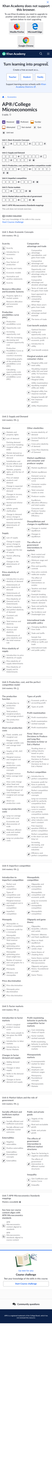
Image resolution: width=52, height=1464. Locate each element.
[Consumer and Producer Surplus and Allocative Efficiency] (3, 160)
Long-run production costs (14, 839)
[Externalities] (11, 200)
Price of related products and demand (12, 480)
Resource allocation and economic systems (14, 304)
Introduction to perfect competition (39, 777)
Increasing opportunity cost (13, 333)
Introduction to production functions (12, 705)
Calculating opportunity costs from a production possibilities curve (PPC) (14, 374)
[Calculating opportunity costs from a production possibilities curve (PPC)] (18, 143)
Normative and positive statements (14, 278)
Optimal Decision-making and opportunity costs (38, 332)
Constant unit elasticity (12, 617)
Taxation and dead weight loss (38, 590)
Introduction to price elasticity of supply (15, 656)
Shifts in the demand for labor (14, 1075)
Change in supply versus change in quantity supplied (13, 544)
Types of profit (37, 707)
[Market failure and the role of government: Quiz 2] (29, 200)
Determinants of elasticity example (13, 594)
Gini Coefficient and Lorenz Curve (39, 1180)
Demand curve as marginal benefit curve (38, 478)
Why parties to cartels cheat (37, 947)
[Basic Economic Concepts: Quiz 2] (29, 143)
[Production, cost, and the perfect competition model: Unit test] (7, 172)
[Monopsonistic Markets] (22, 191)
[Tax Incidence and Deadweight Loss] (22, 160)
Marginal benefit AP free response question (39, 399)
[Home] (3, 97)
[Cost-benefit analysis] (33, 143)
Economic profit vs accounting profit (39, 702)
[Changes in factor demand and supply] (7, 191)
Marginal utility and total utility (39, 364)
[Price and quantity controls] (15, 160)
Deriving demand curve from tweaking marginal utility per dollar (14, 446)
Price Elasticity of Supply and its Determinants (13, 669)
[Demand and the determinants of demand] (7, 156)
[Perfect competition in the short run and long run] (41, 169)
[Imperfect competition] (3, 182)
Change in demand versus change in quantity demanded (14, 517)
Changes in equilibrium (35, 535)
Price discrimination (14, 985)
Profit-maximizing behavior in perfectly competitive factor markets (39, 1045)
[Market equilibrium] (44, 156)
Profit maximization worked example (39, 722)
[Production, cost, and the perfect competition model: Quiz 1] (18, 169)
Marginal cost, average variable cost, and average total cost (15, 744)
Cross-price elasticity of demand (39, 445)
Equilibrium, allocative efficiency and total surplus (39, 502)
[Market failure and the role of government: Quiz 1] (18, 200)
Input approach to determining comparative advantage (38, 297)
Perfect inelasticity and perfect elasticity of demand (15, 609)
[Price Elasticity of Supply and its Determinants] (29, 156)
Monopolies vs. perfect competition (14, 925)
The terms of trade (39, 319)
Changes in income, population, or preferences (14, 497)
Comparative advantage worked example (38, 313)
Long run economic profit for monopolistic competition (39, 904)
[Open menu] (48, 53)
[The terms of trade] (26, 143)
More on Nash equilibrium (37, 942)
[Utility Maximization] (41, 143)
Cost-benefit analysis (39, 350)
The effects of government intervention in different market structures (38, 1164)
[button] (20, 1202)
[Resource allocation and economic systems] (7, 143)
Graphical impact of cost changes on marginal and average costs (15, 793)
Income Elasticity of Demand (39, 439)
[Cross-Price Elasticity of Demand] (37, 156)
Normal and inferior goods (14, 504)
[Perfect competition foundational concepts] (37, 169)
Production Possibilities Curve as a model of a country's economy (14, 352)
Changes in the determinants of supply (12, 564)
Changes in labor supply (13, 1069)
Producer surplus (38, 496)
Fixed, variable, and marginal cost (14, 736)
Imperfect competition (11, 913)
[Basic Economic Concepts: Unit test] (3, 147)
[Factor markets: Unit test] (29, 191)
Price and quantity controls (38, 567)
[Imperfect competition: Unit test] (37, 182)
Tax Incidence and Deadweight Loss (38, 613)
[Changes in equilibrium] (7, 160)
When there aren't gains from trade (38, 306)
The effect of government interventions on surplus (38, 581)
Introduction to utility (37, 345)
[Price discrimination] (15, 182)
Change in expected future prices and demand (14, 488)
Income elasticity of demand (39, 433)
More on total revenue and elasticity (12, 629)
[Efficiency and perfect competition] (48, 169)
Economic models (13, 273)
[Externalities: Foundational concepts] (7, 200)
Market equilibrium (39, 468)
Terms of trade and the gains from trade (39, 289)
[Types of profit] (22, 169)
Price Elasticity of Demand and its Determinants (13, 601)
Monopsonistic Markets (37, 1085)
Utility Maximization (39, 406)
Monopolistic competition (36, 913)
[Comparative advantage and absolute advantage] (22, 143)
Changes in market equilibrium (39, 529)
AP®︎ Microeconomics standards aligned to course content (14, 1236)
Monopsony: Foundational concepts (36, 1078)
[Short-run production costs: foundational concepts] (7, 169)
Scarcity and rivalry (14, 268)
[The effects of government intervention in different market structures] (22, 200)
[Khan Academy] (12, 54)
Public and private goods (38, 1132)
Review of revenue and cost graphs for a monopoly (15, 962)
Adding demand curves (12, 1063)
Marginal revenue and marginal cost (13, 758)
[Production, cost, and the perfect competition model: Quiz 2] (29, 169)
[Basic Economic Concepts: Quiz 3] (44, 143)
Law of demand (12, 439)
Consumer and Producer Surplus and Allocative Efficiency (38, 512)
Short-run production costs (13, 802)
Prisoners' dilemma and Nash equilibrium (40, 936)
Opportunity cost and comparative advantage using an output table (39, 273)
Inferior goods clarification (12, 510)
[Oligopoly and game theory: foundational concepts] (26, 182)
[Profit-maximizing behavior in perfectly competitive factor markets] (15, 191)
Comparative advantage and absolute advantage (39, 263)
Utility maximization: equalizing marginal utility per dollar (39, 385)
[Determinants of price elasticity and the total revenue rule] (26, 156)
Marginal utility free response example (39, 392)
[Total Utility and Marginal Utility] (37, 143)
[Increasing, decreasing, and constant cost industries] (44, 169)
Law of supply (12, 538)
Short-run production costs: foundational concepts (13, 766)
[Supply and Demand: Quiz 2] (41, 156)
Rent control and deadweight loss (38, 556)
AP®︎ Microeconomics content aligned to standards (13, 1225)
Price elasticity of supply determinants (14, 662)
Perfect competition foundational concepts (39, 793)
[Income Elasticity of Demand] (33, 156)
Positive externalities (14, 1148)
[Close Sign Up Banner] (47, 62)
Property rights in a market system (14, 297)
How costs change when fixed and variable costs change (15, 784)
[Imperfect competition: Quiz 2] (33, 182)
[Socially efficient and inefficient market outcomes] (3, 200)
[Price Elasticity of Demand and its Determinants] (22, 156)
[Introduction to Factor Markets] (3, 191)
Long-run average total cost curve (13, 817)
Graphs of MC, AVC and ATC (14, 752)
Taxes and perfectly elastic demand (39, 607)
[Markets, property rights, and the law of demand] (3, 156)
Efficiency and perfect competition (39, 854)
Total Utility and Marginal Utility (37, 378)
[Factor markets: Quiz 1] (11, 191)
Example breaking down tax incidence (39, 596)
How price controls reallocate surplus (39, 573)
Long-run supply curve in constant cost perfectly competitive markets (39, 810)
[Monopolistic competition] (22, 182)
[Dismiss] (48, 2)
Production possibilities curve (13, 323)
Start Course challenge (12, 222)
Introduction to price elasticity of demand (15, 580)
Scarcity (9, 248)
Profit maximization (39, 717)
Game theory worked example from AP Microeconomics (40, 960)
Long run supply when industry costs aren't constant (39, 820)
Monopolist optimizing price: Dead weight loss (13, 954)
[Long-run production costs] (15, 169)
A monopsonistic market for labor (38, 1063)
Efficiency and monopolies (12, 974)
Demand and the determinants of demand (13, 525)
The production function (12, 721)
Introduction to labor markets (15, 1042)
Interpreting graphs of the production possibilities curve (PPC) (14, 362)
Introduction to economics (12, 253)
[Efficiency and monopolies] (11, 182)
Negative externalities (11, 1143)
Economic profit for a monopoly (14, 931)
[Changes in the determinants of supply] (15, 156)
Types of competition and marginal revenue (13, 895)
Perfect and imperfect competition (11, 886)
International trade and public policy (39, 649)
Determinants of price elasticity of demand (13, 587)
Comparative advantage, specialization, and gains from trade (38, 254)
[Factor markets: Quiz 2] (26, 191)
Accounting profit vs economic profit (39, 339)
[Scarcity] (3, 143)
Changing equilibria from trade (39, 628)
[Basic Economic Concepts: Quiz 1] (11, 143)
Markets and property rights (12, 433)
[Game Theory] (29, 182)
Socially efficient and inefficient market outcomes (14, 1129)
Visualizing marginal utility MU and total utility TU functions (39, 371)
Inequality (35, 1185)
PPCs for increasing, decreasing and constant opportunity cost (15, 341)
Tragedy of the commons (37, 1120)
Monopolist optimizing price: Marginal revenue (13, 946)
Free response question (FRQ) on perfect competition (39, 828)
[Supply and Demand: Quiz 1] (18, 156)
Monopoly (10, 969)
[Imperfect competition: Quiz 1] (18, 182)
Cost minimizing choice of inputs (38, 1031)
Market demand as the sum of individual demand (15, 455)
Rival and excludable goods (39, 1126)
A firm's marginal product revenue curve (13, 1027)
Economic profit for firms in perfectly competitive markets (39, 784)
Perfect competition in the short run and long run (39, 836)
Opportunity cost (13, 328)
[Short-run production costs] (11, 169)
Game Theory (36, 975)
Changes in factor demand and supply (14, 1081)
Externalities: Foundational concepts (11, 1154)
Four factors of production (12, 263)
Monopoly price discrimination (12, 990)
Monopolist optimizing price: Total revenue (13, 938)
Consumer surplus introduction (38, 485)
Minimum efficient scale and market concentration (13, 832)
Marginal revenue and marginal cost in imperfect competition (14, 904)
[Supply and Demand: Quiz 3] (11, 160)
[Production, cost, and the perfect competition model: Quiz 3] (3, 172)
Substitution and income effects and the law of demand (14, 463)
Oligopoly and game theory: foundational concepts (39, 969)
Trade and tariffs (38, 633)
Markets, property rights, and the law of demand (15, 472)
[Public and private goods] (15, 200)
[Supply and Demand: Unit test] (33, 160)
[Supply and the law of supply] (11, 156)
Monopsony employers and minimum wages (38, 1069)
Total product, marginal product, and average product (14, 714)
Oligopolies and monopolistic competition (37, 886)
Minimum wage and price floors (39, 561)
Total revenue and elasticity (13, 623)
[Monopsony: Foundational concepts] (18, 191)
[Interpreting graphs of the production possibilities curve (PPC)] (15, 143)
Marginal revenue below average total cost (14, 776)
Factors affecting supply (13, 557)
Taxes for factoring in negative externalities (40, 1155)
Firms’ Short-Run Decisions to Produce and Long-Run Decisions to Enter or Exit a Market (40, 761)
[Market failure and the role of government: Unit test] (33, 200)
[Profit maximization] (26, 169)
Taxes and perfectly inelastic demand (39, 601)
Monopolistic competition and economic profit (38, 895)
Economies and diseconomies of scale (13, 824)
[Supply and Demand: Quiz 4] (29, 160)
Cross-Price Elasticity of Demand (39, 451)
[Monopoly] (7, 182)
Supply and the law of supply (14, 551)
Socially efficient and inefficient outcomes (14, 1123)
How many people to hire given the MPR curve (15, 1035)
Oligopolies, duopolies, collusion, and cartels (39, 928)
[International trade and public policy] (26, 160)
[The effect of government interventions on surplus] (18, 160)
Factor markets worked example (38, 1037)
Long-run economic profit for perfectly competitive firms (39, 801)
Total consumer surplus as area (37, 491)
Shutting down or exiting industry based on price (38, 751)
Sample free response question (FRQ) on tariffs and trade (39, 640)
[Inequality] (26, 200)
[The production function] (3, 169)
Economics (11, 97)
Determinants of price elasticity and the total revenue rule (14, 639)
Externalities (11, 1161)
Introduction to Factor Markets (12, 1048)
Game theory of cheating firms (37, 953)
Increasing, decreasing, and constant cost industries (37, 846)
